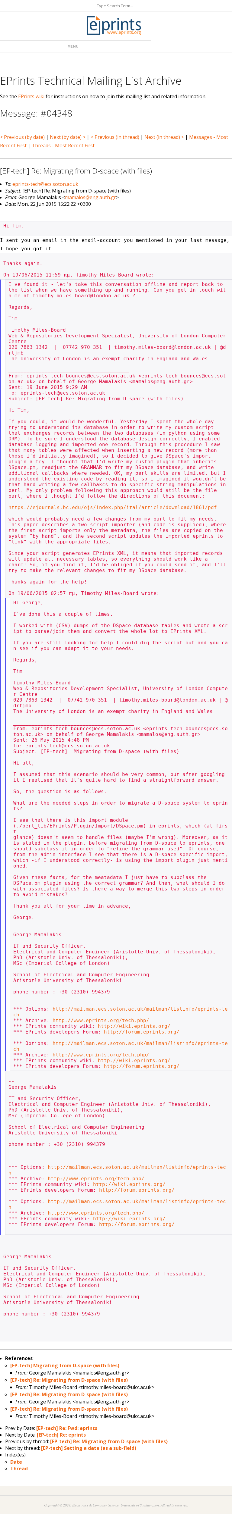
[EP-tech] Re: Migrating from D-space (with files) (69, 1380)
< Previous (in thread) (115, 137)
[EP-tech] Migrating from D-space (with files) (64, 1365)
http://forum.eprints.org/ (141, 1032)
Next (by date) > (67, 137)
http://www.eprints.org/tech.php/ (101, 1020)
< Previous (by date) (22, 137)
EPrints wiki (31, 96)
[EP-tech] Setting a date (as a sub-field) (88, 1448)
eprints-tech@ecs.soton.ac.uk (45, 184)
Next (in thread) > (164, 137)
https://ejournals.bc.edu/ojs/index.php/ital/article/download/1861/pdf (112, 507)
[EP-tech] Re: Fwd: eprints (66, 1428)
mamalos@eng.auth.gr (90, 197)
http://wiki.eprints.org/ (134, 1026)
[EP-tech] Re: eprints (61, 1434)
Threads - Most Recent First (63, 145)
